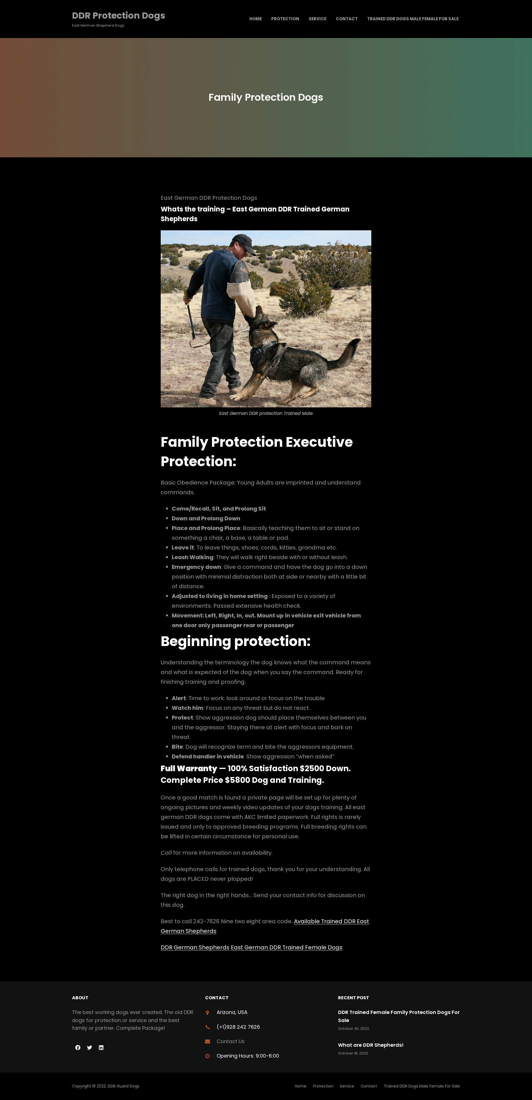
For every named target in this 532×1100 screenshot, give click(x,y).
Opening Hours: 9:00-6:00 (248, 1055)
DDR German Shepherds (195, 947)
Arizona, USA (232, 1012)
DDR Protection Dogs (118, 15)
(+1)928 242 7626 (238, 1026)
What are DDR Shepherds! (371, 1044)
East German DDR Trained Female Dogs (286, 947)
